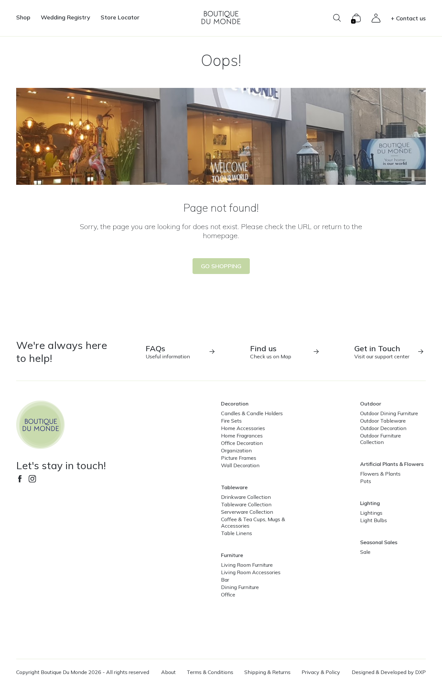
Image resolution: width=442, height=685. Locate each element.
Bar (225, 579)
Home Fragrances (242, 435)
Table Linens (236, 533)
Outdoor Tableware (383, 420)
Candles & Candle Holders (252, 413)
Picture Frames (238, 458)
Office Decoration (242, 443)
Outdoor (370, 403)
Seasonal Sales (378, 542)
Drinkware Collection (246, 497)
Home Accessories (243, 428)
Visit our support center (381, 351)
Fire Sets (231, 420)
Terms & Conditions (210, 672)
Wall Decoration (240, 465)
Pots (365, 481)
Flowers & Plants (380, 473)
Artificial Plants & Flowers (392, 464)
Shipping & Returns (267, 672)
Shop (23, 17)
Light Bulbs (373, 520)
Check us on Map (270, 351)
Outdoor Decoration (383, 428)
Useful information (168, 351)
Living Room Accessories (251, 572)
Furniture (232, 555)
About (168, 672)
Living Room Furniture (247, 565)
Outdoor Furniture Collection (380, 438)
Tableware (234, 487)
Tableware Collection (246, 504)
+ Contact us (408, 18)
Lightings (371, 513)
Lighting (370, 503)
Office (228, 594)
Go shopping (221, 266)
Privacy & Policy (321, 672)
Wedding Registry (65, 17)
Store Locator (120, 17)
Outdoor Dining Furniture (389, 413)
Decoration (235, 403)
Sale (365, 552)
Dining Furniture (240, 587)
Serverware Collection (247, 512)
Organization (236, 450)
